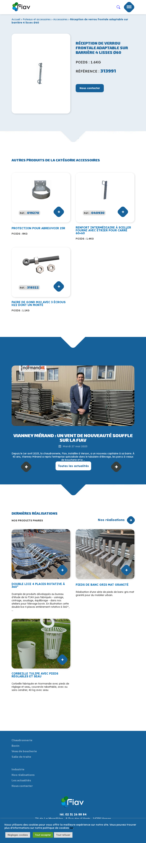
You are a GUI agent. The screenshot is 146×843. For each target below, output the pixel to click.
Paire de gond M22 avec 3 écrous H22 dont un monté (39, 303)
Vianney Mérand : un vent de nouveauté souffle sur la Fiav (73, 438)
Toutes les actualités (73, 466)
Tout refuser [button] (63, 834)
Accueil (16, 19)
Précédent (26, 466)
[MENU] (129, 7)
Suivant (116, 466)
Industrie (18, 769)
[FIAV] (21, 6)
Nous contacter (90, 88)
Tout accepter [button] (43, 834)
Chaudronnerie (22, 740)
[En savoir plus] (73, 396)
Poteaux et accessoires (37, 19)
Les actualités (21, 780)
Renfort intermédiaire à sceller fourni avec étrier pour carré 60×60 (103, 230)
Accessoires (60, 19)
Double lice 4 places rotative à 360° (38, 585)
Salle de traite (21, 756)
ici (71, 827)
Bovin (15, 745)
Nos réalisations (111, 520)
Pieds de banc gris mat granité (102, 584)
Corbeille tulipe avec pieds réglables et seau (35, 675)
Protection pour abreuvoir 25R (38, 228)
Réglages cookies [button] (17, 834)
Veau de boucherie (24, 751)
